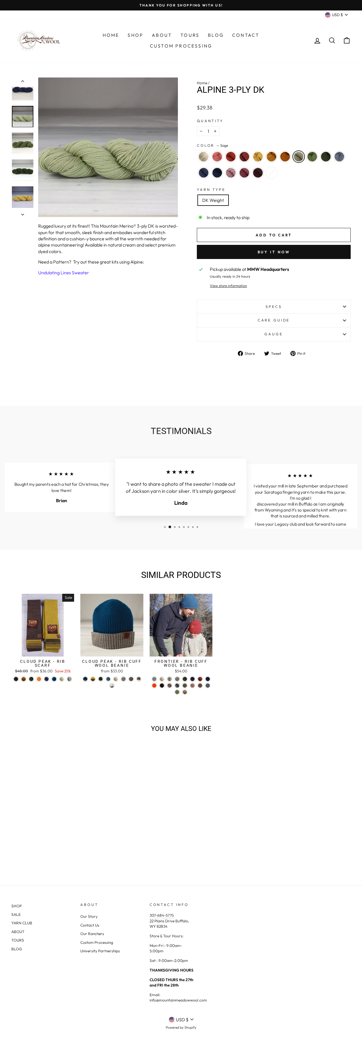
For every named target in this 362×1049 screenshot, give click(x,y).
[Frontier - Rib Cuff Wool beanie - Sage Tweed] (177, 692)
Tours (189, 35)
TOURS (17, 940)
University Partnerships (100, 950)
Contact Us (89, 925)
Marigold (271, 156)
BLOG (16, 948)
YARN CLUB (21, 922)
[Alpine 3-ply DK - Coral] (24, 845)
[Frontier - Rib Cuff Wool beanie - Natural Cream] (162, 679)
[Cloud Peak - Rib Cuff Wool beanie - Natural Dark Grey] (131, 679)
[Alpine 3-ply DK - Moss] (86, 845)
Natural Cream (203, 156)
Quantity (210, 120)
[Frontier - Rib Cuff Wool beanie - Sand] (169, 685)
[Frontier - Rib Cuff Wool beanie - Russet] (200, 679)
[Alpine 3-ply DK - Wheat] (47, 845)
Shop (135, 35)
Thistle (230, 172)
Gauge (273, 334)
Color (212, 145)
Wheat (258, 156)
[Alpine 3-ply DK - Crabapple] (32, 845)
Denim (203, 172)
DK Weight (213, 200)
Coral (217, 156)
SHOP (16, 905)
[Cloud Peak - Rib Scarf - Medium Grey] (69, 679)
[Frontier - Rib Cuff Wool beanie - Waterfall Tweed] (207, 685)
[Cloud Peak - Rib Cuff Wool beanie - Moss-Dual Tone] (100, 679)
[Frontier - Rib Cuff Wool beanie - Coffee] (162, 685)
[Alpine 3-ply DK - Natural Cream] (17, 845)
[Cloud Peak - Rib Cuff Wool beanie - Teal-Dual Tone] (85, 679)
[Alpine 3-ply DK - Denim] (36, 851)
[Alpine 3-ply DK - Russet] (40, 845)
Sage (298, 156)
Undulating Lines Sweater (63, 272)
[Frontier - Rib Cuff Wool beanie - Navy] (192, 679)
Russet (244, 156)
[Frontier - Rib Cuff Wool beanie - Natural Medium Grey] (177, 679)
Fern (312, 156)
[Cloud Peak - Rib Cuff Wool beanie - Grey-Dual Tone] (138, 679)
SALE (16, 914)
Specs (274, 306)
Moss (325, 156)
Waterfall (339, 156)
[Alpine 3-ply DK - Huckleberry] (66, 851)
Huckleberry (258, 172)
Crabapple (230, 156)
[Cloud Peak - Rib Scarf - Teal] (54, 679)
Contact (245, 35)
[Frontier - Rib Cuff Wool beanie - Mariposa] (185, 692)
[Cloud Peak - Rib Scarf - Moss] (31, 679)
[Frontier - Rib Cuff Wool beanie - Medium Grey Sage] (185, 685)
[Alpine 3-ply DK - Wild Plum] (59, 851)
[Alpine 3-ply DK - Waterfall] (28, 851)
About (162, 35)
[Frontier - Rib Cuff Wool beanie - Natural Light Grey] (169, 679)
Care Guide (274, 320)
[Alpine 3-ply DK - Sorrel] (63, 845)
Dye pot (271, 172)
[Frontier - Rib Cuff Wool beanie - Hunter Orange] (154, 685)
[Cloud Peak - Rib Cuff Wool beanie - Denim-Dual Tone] (108, 679)
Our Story (89, 916)
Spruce (217, 172)
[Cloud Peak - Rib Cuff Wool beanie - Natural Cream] (115, 679)
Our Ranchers (92, 933)
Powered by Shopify (181, 1027)
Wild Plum (244, 172)
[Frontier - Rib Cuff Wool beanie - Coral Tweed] (192, 685)
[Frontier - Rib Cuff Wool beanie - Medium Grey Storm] (177, 685)
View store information (228, 285)
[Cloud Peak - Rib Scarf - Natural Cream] (61, 679)
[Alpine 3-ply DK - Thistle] (51, 851)
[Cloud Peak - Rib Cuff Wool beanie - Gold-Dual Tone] (93, 679)
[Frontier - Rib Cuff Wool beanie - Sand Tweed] (200, 685)
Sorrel (285, 156)
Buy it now (274, 252)
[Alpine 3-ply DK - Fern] (78, 845)
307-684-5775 (162, 915)
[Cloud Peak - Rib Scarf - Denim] (46, 679)
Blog (216, 35)
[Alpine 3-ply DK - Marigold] (55, 845)
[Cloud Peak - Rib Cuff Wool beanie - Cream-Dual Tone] (112, 685)
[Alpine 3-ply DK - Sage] (70, 845)
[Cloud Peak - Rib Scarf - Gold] (23, 679)
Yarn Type (211, 189)
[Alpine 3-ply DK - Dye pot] (74, 851)
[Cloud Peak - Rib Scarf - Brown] (16, 679)
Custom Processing (181, 46)
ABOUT (18, 931)
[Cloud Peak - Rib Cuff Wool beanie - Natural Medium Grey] (123, 679)
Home (111, 35)
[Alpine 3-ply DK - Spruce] (43, 851)
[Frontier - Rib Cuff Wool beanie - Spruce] (207, 679)
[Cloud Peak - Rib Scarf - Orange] (39, 679)
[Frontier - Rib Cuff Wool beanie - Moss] (185, 679)
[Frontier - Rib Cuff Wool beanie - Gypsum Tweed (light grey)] (154, 679)
